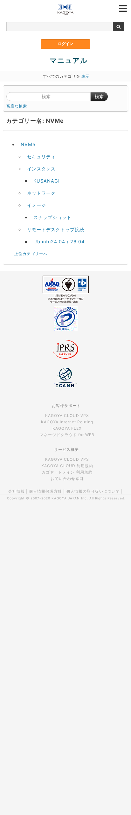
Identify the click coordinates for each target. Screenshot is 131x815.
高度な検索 (16, 106)
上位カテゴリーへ (30, 253)
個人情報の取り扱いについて (93, 491)
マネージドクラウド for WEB (67, 434)
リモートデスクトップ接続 (55, 229)
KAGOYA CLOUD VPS (67, 415)
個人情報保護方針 (45, 491)
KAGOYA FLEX (67, 428)
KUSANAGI (46, 181)
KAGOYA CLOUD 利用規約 (67, 465)
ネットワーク (41, 193)
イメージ (36, 205)
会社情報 (16, 491)
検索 (99, 96)
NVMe (28, 144)
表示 (85, 76)
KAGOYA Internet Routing (67, 421)
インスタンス (41, 168)
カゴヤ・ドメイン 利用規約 (67, 472)
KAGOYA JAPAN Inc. (70, 498)
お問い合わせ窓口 (67, 478)
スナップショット (52, 217)
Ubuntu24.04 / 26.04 (59, 241)
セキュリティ (41, 156)
